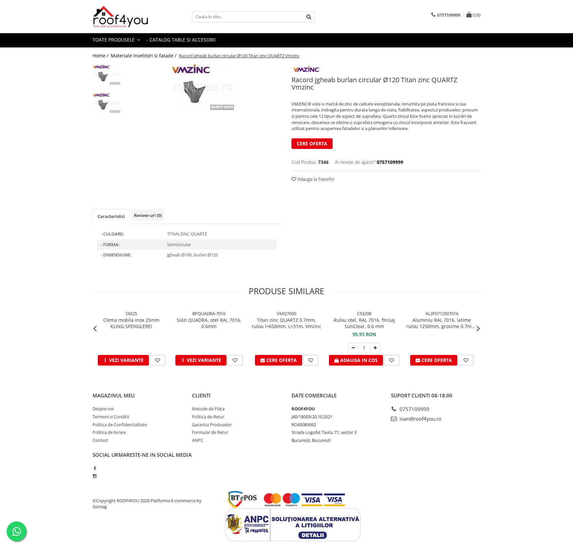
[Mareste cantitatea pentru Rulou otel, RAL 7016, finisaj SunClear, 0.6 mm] (375, 348)
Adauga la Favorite (315, 179)
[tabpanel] (203, 87)
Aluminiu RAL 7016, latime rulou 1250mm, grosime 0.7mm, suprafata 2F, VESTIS (441, 323)
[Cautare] (309, 16)
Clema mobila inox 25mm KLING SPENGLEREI (131, 323)
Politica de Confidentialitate (120, 425)
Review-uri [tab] (148, 215)
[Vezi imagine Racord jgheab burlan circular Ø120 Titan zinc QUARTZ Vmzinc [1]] (106, 103)
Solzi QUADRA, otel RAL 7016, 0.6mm (209, 323)
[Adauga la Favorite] (157, 360)
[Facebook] (95, 468)
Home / (101, 55)
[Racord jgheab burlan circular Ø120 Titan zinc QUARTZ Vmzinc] (203, 87)
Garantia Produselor (212, 425)
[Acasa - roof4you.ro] (126, 16)
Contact (100, 440)
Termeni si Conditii (111, 417)
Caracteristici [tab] (111, 216)
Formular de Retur (210, 432)
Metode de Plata (208, 409)
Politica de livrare (109, 432)
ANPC (197, 440)
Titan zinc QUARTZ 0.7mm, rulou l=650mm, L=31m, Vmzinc (286, 323)
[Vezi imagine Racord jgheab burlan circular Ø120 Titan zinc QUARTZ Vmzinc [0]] (106, 74)
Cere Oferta (312, 143)
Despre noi (103, 409)
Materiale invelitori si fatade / (144, 55)
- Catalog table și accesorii (181, 39)
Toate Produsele (114, 39)
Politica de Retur (208, 417)
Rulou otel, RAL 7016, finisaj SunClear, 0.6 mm (364, 323)
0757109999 (413, 409)
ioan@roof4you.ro (419, 418)
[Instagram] (95, 476)
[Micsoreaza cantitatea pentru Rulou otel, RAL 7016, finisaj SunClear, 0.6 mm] (353, 348)
